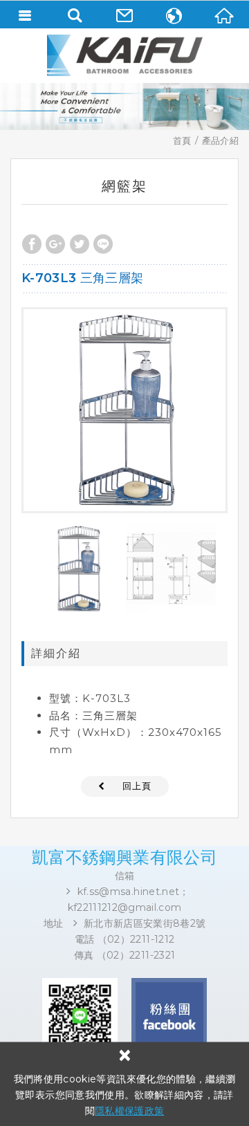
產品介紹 (220, 140)
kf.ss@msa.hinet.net (128, 891)
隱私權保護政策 (129, 1111)
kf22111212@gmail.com (125, 907)
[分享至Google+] (55, 244)
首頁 (182, 140)
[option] (124, 410)
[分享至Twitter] (79, 244)
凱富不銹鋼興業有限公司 (124, 55)
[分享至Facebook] (31, 244)
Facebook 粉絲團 (169, 1015)
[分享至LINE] (103, 244)
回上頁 (136, 785)
